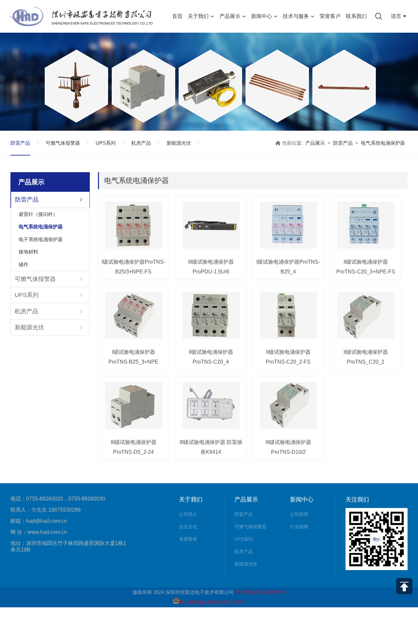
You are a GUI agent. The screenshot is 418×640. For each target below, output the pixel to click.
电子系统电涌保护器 (41, 239)
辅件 (23, 264)
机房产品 (141, 143)
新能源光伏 (179, 143)
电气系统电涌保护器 (41, 226)
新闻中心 (261, 16)
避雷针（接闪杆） (38, 214)
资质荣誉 (188, 539)
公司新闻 (299, 514)
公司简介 (188, 514)
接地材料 (28, 251)
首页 (177, 16)
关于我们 (198, 16)
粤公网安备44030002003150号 (212, 602)
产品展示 (229, 16)
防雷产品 (20, 143)
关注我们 (357, 499)
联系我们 (356, 16)
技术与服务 (296, 16)
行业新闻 (299, 526)
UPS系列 (106, 143)
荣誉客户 (330, 16)
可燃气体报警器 (63, 143)
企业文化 (188, 526)
